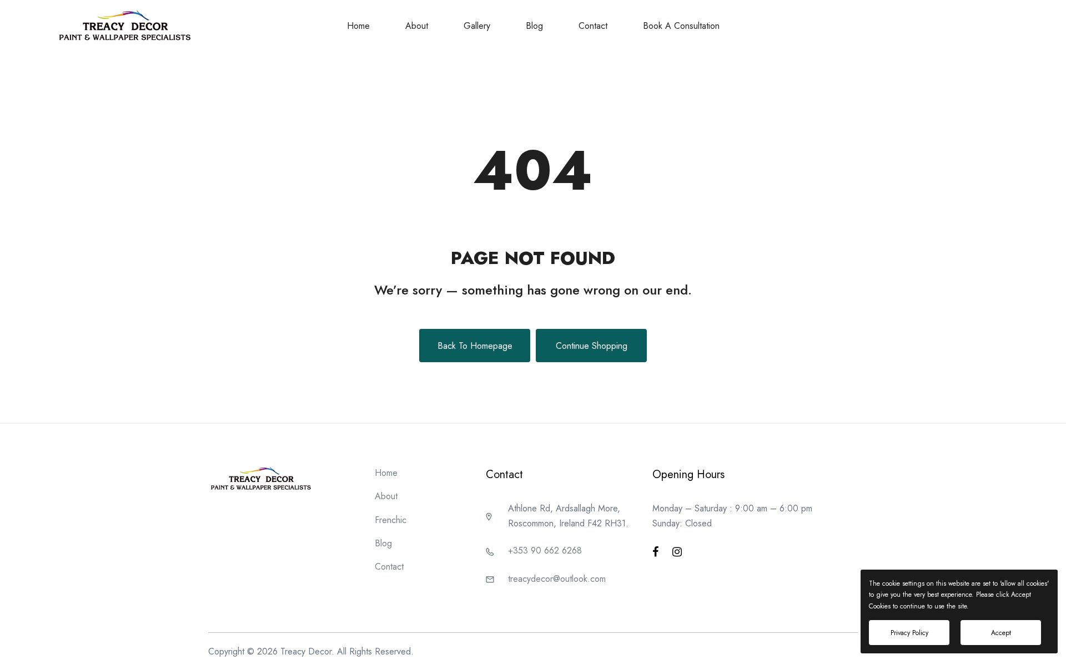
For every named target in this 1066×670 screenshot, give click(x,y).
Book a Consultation (681, 25)
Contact (593, 25)
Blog (534, 25)
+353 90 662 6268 (545, 550)
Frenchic (390, 520)
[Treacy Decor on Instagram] (677, 551)
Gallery (477, 25)
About (416, 25)
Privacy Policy (909, 633)
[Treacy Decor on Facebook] (655, 551)
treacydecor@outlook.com (557, 578)
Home (358, 25)
